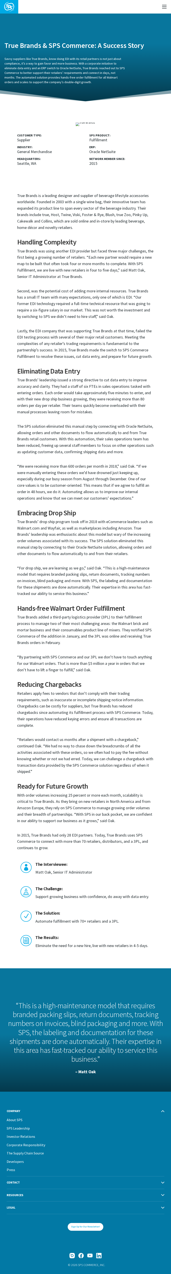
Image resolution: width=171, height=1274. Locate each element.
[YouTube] (90, 1255)
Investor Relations (21, 1136)
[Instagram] (72, 1255)
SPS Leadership (18, 1128)
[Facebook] (81, 1255)
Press (11, 1170)
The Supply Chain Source (25, 1153)
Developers (15, 1161)
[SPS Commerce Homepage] (9, 7)
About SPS (14, 1120)
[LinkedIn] (99, 1255)
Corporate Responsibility (26, 1145)
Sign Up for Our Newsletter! (85, 1226)
